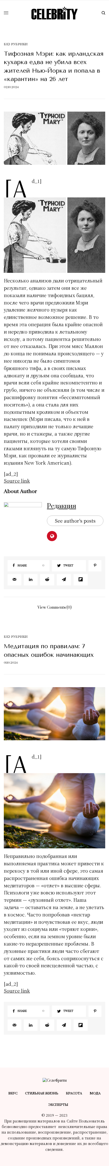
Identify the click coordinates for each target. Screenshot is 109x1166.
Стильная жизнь (41, 1093)
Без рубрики (16, 44)
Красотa (74, 1093)
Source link (17, 480)
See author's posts (75, 520)
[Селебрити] (54, 13)
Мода (95, 1093)
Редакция (61, 506)
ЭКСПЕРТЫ (58, 1105)
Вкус (12, 1093)
